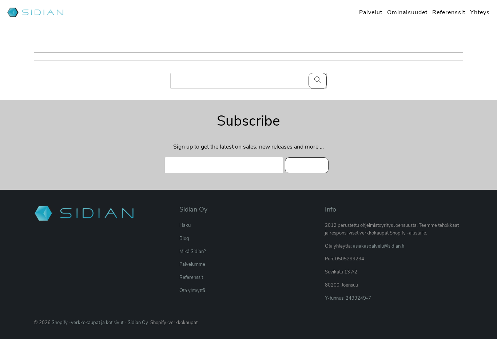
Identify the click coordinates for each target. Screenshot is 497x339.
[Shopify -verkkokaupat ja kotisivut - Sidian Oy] (36, 13)
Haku (185, 225)
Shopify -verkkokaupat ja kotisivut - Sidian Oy (100, 322)
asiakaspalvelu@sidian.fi (378, 246)
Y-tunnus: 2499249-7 (348, 298)
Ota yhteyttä (192, 290)
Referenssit (191, 277)
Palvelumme (192, 264)
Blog (184, 238)
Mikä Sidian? (192, 251)
